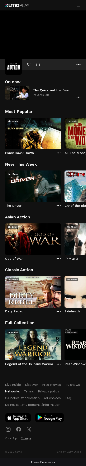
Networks (12, 391)
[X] (29, 429)
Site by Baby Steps (69, 451)
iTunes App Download (18, 418)
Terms (29, 391)
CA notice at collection (22, 398)
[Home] (17, 5)
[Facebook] (18, 429)
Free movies (51, 385)
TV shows (72, 385)
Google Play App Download (49, 418)
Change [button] (26, 438)
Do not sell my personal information (32, 405)
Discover (31, 385)
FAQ (68, 398)
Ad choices (52, 398)
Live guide (13, 385)
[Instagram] (8, 429)
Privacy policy (48, 391)
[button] (43, 93)
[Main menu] (78, 5)
